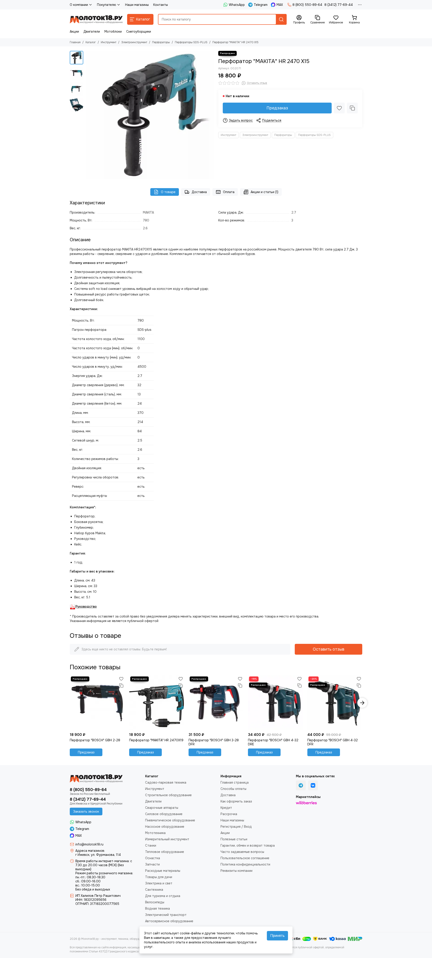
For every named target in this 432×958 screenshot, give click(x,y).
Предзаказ (277, 108)
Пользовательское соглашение (244, 858)
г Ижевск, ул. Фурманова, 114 (98, 855)
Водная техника (157, 908)
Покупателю (106, 5)
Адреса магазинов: (90, 851)
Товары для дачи (158, 877)
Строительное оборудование (168, 795)
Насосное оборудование (164, 827)
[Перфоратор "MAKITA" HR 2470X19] (156, 702)
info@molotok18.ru (89, 844)
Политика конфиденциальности (245, 864)
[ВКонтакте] (313, 785)
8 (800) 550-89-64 (307, 5)
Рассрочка (228, 814)
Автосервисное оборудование (169, 921)
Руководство (86, 606)
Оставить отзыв (328, 649)
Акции (74, 31)
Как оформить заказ (236, 801)
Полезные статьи (233, 839)
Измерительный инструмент (167, 839)
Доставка (199, 192)
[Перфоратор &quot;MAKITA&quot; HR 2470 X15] (150, 115)
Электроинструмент (134, 42)
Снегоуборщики (138, 31)
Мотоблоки (113, 31)
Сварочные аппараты (161, 808)
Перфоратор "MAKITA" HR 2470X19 (156, 740)
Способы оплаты (233, 789)
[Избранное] (339, 108)
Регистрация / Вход (236, 827)
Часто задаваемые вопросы (242, 852)
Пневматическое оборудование (170, 820)
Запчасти (152, 864)
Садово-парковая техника (165, 782)
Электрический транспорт (166, 915)
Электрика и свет (158, 883)
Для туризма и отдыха (162, 896)
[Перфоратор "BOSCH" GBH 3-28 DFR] (216, 702)
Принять (277, 935)
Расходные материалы (162, 871)
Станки (150, 845)
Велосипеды (154, 902)
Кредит (226, 808)
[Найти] (281, 19)
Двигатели (91, 31)
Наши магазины (137, 5)
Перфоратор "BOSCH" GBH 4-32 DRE (273, 742)
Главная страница (234, 782)
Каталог (91, 42)
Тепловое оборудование (164, 852)
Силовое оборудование (163, 814)
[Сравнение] (352, 108)
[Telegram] (301, 785)
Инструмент (108, 42)
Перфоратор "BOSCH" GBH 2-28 (95, 740)
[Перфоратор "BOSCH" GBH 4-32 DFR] (334, 702)
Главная (75, 42)
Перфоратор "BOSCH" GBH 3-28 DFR (214, 742)
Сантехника (154, 890)
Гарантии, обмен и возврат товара (247, 845)
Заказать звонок (86, 811)
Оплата (228, 192)
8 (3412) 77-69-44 (338, 5)
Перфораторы (161, 42)
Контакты (160, 5)
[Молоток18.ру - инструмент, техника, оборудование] (96, 19)
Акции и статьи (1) (264, 192)
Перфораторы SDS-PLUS (191, 42)
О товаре (168, 192)
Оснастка (152, 858)
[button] (88, 115)
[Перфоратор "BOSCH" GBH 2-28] (97, 702)
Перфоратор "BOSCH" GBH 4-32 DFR (332, 742)
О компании (79, 5)
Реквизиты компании (236, 871)
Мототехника (155, 833)
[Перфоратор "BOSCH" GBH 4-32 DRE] (275, 702)
